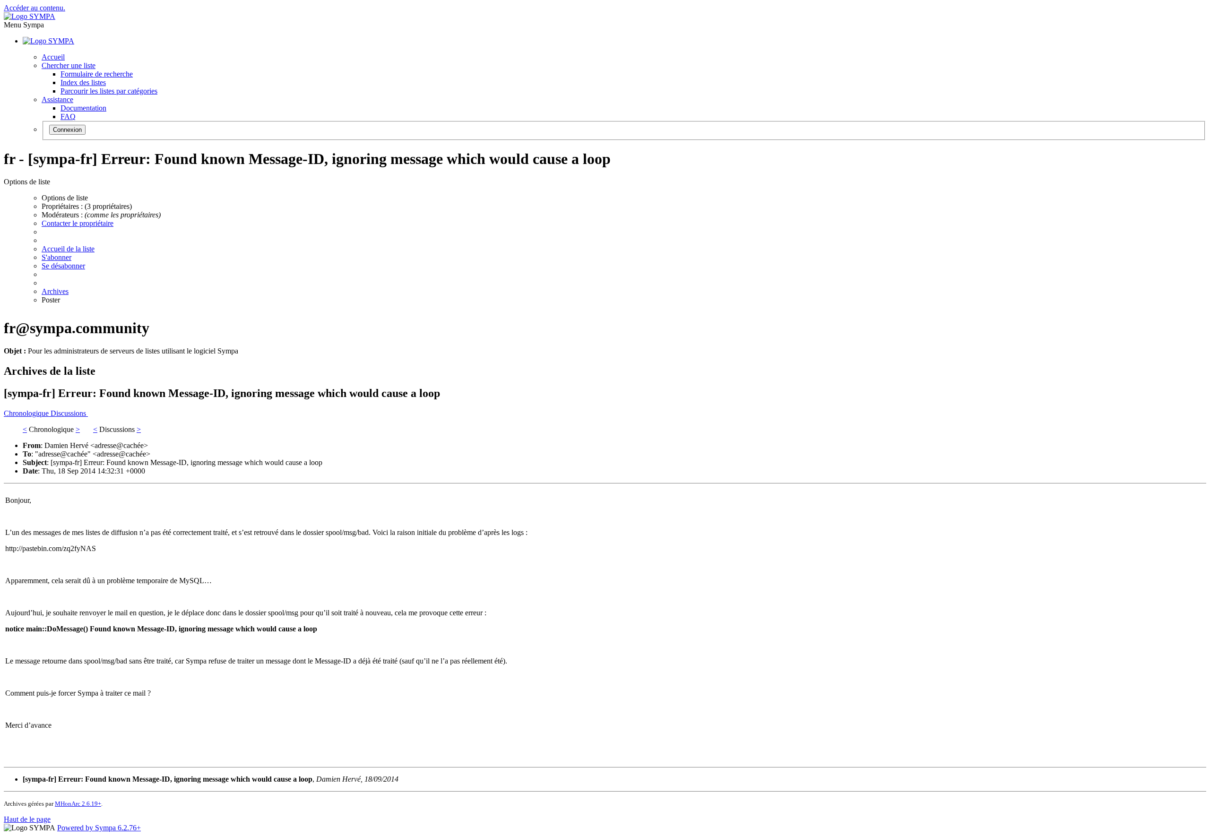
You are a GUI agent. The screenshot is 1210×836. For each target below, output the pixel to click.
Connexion (67, 129)
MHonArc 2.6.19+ (78, 803)
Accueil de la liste (68, 249)
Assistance (57, 99)
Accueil (53, 57)
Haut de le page (27, 819)
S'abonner (56, 257)
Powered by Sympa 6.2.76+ (99, 828)
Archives (55, 291)
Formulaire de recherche (96, 74)
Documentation (83, 108)
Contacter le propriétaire (77, 223)
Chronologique (27, 413)
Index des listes (83, 82)
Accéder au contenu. (34, 8)
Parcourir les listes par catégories (108, 91)
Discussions (69, 413)
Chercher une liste (68, 65)
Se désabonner (63, 266)
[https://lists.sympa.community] (29, 16)
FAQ (68, 116)
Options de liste (65, 198)
